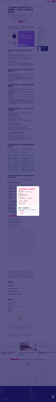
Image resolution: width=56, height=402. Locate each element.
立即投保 (21, 200)
